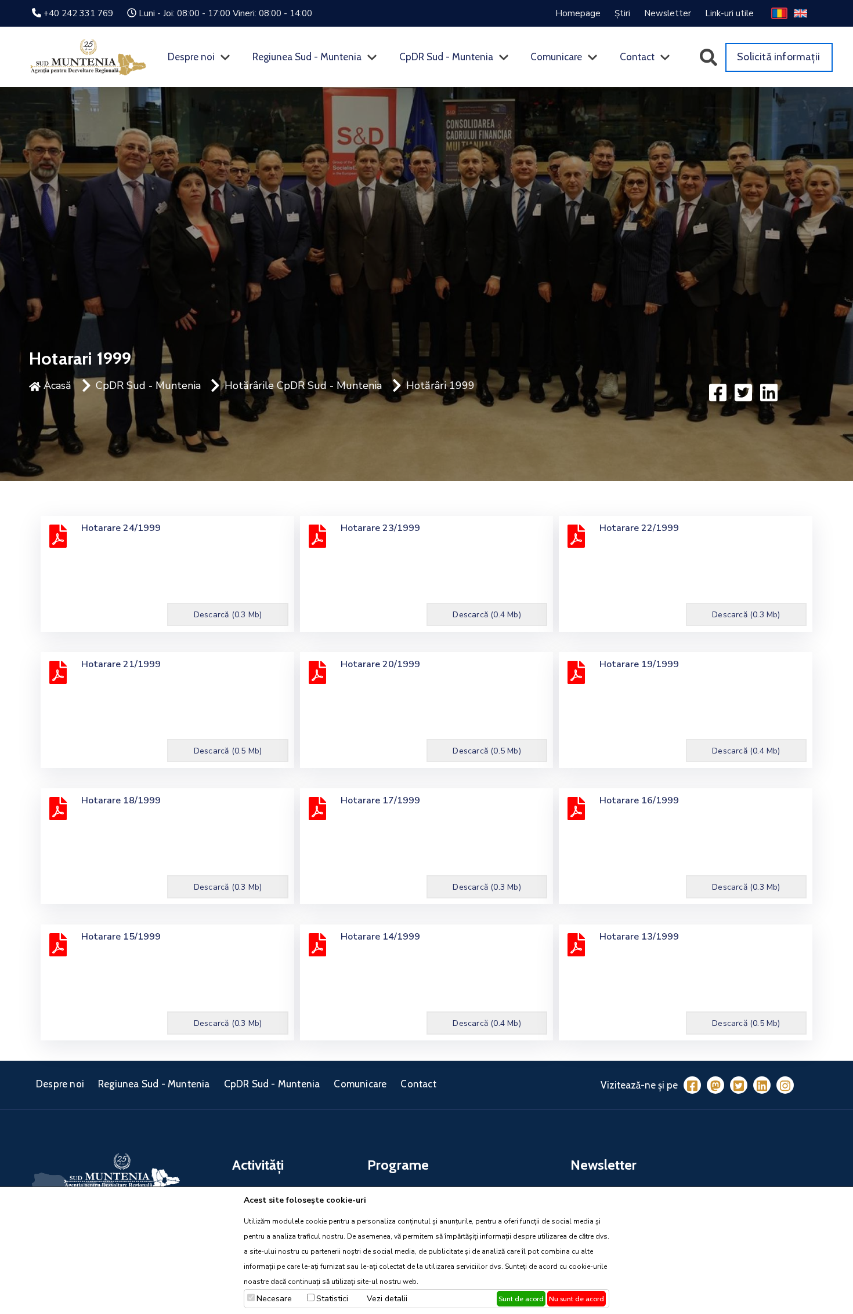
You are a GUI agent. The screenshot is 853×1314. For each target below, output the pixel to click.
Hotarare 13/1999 (639, 936)
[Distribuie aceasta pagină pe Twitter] (743, 391)
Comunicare (556, 57)
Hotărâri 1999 (440, 385)
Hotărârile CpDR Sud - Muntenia (303, 385)
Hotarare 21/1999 (121, 664)
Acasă (56, 385)
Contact (637, 57)
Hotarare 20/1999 (380, 664)
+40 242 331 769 (78, 13)
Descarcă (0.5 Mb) (228, 750)
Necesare (274, 1298)
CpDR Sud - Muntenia (446, 57)
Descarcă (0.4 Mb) (487, 614)
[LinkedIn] (762, 1085)
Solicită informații (778, 56)
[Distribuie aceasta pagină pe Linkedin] (768, 391)
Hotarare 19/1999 (639, 664)
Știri (622, 13)
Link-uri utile (729, 13)
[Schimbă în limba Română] (779, 13)
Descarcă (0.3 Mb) (228, 614)
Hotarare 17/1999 (380, 800)
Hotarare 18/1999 (121, 800)
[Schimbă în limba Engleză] (800, 13)
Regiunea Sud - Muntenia (307, 57)
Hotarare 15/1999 (121, 936)
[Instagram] (785, 1085)
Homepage (578, 13)
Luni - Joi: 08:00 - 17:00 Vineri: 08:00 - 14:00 (225, 13)
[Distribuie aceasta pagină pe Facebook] (717, 391)
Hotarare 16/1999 (639, 800)
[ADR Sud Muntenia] (88, 56)
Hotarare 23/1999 (380, 528)
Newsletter (667, 13)
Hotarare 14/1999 (380, 936)
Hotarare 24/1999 (121, 528)
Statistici (332, 1298)
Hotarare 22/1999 (639, 528)
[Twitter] (738, 1085)
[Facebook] (692, 1085)
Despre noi (191, 57)
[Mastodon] (715, 1085)
